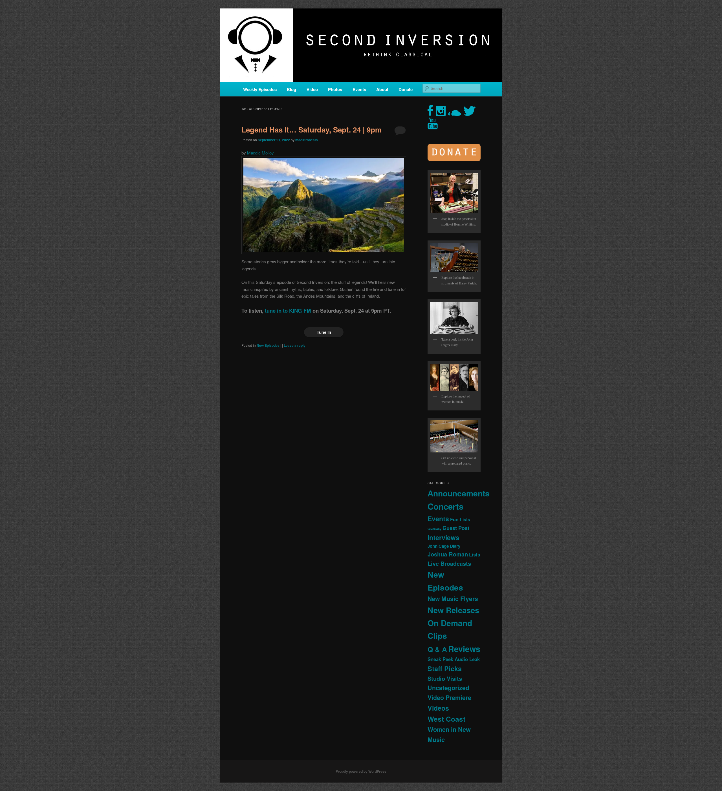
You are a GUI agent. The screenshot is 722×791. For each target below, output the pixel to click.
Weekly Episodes (260, 89)
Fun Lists (460, 519)
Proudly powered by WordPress (361, 771)
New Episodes (268, 345)
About (382, 89)
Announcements (459, 493)
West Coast (446, 719)
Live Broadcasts (449, 563)
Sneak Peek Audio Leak (454, 659)
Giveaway (434, 529)
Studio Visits (445, 678)
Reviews (464, 649)
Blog (291, 89)
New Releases (453, 609)
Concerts (445, 506)
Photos (335, 89)
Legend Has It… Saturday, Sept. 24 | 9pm (311, 129)
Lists (474, 554)
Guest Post (456, 528)
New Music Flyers (453, 598)
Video (312, 89)
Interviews (443, 537)
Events (359, 89)
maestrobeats (306, 139)
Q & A (437, 649)
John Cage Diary (444, 546)
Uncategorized (448, 687)
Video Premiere (449, 697)
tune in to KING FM (288, 310)
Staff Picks (445, 668)
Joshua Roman (448, 554)
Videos (438, 708)
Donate (406, 89)
